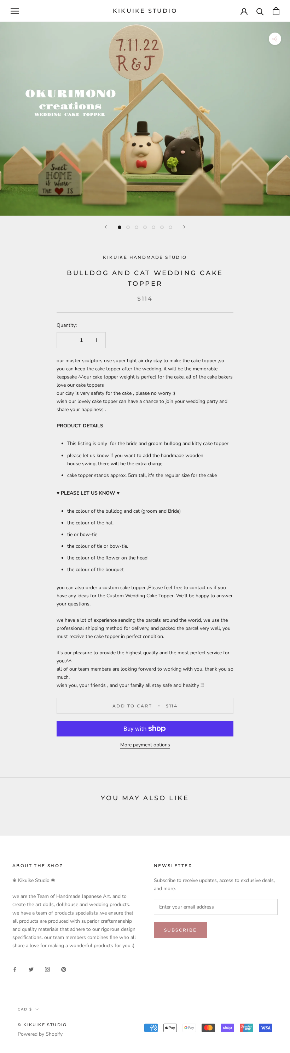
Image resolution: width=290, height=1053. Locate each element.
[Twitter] (31, 969)
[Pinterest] (63, 969)
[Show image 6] (162, 227)
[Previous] (106, 226)
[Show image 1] (119, 227)
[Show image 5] (153, 227)
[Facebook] (14, 969)
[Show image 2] (128, 227)
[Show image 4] (145, 227)
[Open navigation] (15, 11)
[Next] (184, 226)
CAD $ (25, 1009)
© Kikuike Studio (42, 1024)
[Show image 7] (170, 227)
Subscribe (180, 930)
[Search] (260, 11)
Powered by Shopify (40, 1034)
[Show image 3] (136, 227)
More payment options (145, 744)
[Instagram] (47, 969)
